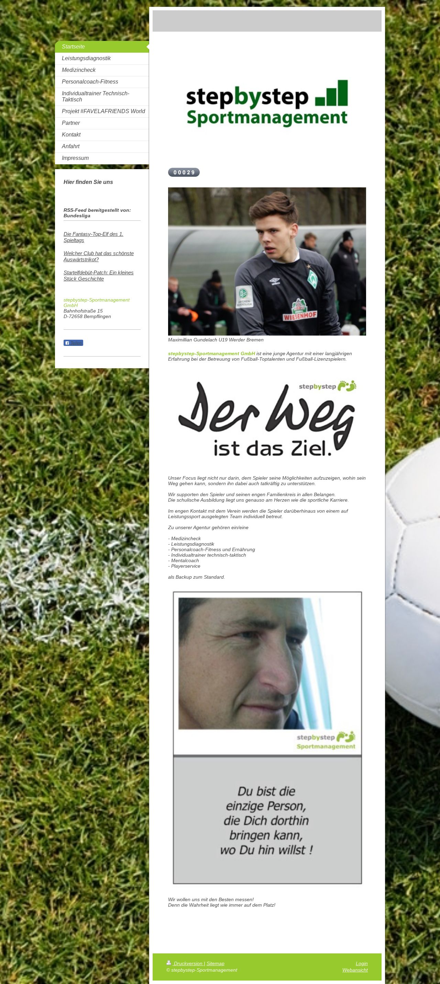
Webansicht (355, 970)
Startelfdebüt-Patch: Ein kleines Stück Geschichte (99, 276)
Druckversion (188, 963)
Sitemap (215, 963)
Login (362, 963)
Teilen (75, 343)
